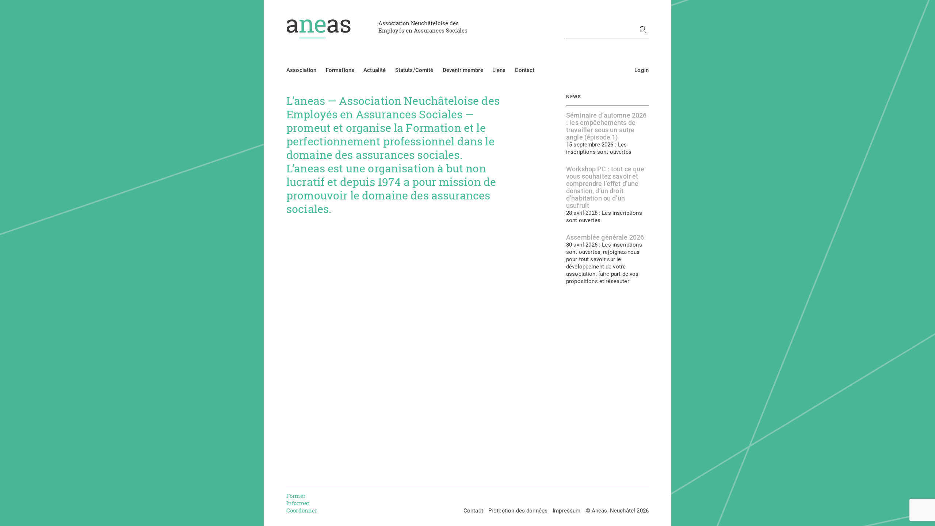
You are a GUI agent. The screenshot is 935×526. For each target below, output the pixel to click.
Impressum (566, 510)
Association (301, 70)
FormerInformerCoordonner (301, 503)
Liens (499, 70)
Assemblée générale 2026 (605, 237)
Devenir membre (463, 70)
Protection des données (517, 510)
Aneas (318, 28)
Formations (340, 70)
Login (641, 70)
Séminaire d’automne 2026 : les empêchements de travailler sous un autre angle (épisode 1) (606, 126)
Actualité (374, 70)
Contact (524, 70)
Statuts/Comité (414, 70)
